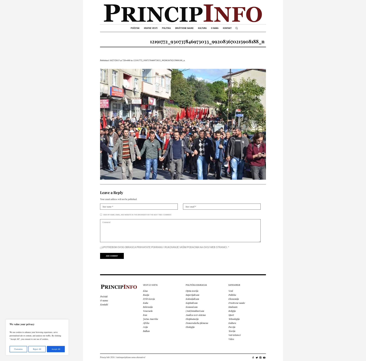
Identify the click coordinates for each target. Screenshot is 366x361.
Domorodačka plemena (197, 322)
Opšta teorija (192, 290)
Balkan (146, 330)
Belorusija (148, 306)
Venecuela (148, 310)
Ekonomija (233, 298)
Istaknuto (232, 306)
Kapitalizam (192, 302)
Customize (18, 349)
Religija (232, 310)
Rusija (146, 294)
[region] (37, 337)
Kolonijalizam (192, 298)
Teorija (231, 330)
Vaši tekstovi (234, 334)
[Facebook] (253, 357)
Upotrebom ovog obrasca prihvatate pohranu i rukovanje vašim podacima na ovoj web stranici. (165, 247)
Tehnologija (234, 318)
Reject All (37, 349)
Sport (231, 314)
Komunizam (192, 306)
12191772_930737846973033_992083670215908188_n (159, 60)
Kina (145, 290)
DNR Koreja (149, 298)
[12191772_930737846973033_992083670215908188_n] (183, 124)
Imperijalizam (192, 294)
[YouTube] (264, 357)
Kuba (145, 302)
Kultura (232, 322)
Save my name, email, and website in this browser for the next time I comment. (137, 215)
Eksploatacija (192, 318)
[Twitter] (256, 357)
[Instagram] (260, 357)
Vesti (230, 290)
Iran (145, 314)
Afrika (146, 322)
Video (231, 338)
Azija (145, 326)
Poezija (231, 326)
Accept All (55, 349)
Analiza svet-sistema (196, 314)
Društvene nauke (236, 302)
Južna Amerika (150, 318)
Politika (232, 294)
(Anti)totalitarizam (195, 310)
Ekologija (190, 326)
